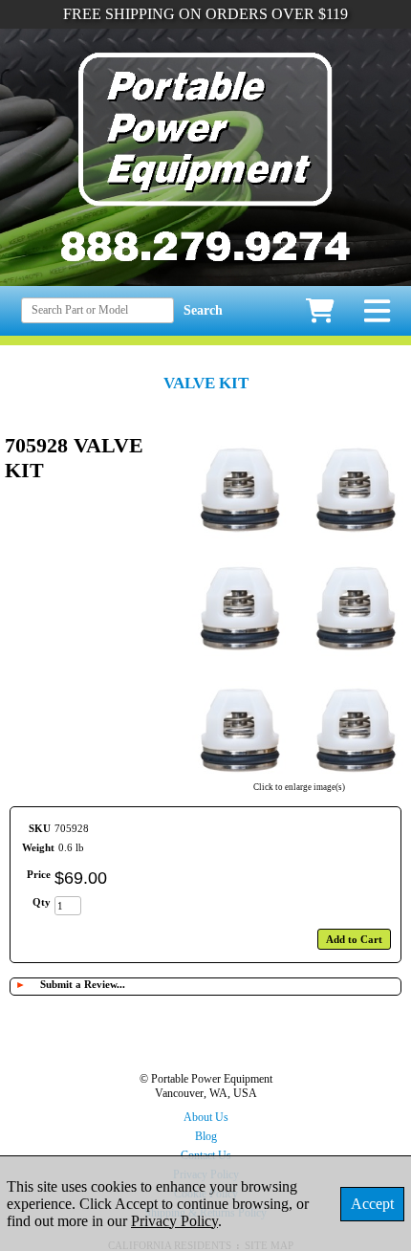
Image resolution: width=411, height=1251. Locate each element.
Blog (206, 1136)
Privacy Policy (174, 1221)
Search (203, 310)
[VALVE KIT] (299, 774)
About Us (206, 1117)
